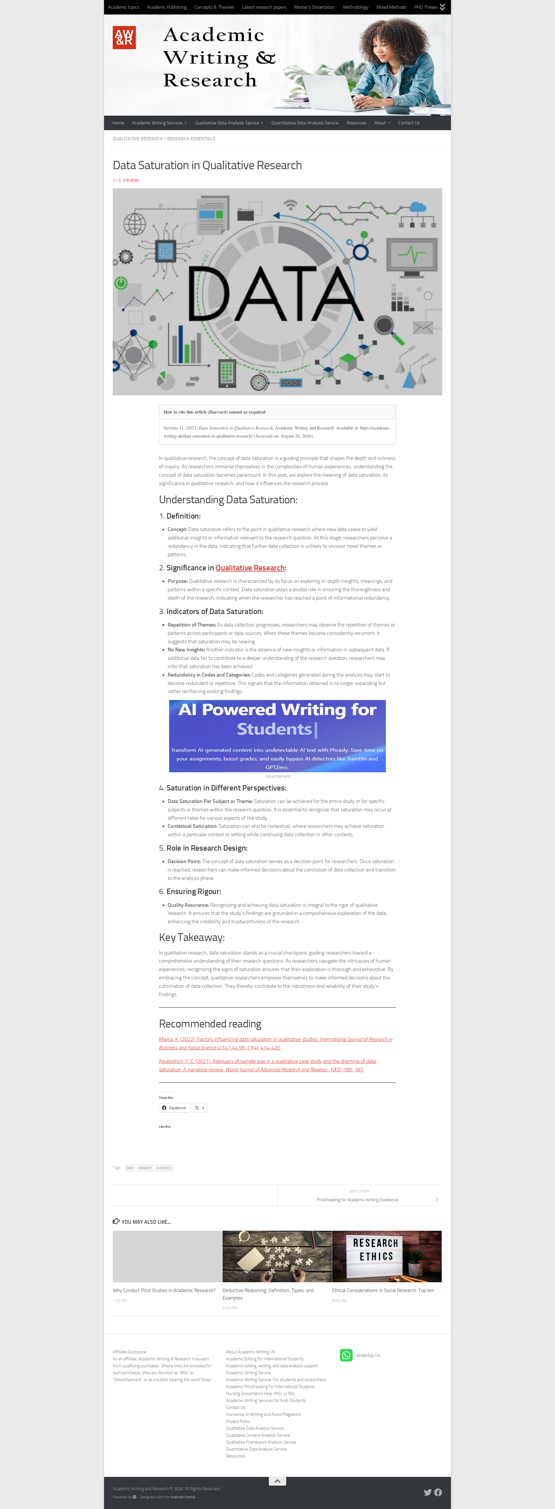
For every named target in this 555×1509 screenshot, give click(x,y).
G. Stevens (129, 180)
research (145, 1168)
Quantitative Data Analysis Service (304, 123)
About (380, 123)
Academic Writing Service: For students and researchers (276, 1379)
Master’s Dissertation (314, 7)
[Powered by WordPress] (134, 1497)
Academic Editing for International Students (265, 1358)
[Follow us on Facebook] (438, 1492)
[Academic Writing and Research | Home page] (124, 37)
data (130, 1168)
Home (118, 123)
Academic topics (123, 7)
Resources (356, 123)
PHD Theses (426, 7)
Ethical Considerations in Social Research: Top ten (383, 1290)
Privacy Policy (238, 1421)
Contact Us (409, 123)
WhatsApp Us (368, 1355)
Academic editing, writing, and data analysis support (272, 1365)
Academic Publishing (166, 7)
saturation (164, 1168)
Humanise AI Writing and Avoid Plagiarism (263, 1414)
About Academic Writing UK (250, 1352)
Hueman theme (182, 1497)
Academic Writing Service (248, 1372)
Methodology (356, 7)
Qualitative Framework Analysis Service (261, 1442)
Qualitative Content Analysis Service (258, 1435)
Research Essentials (191, 138)
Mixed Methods (391, 7)
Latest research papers (264, 7)
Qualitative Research (138, 138)
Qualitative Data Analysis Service (227, 123)
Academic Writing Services (157, 123)
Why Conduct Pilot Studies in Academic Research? (164, 1290)
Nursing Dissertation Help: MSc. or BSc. (261, 1393)
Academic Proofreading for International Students (270, 1386)
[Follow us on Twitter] (428, 1492)
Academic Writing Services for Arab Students (266, 1400)
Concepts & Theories (214, 7)
